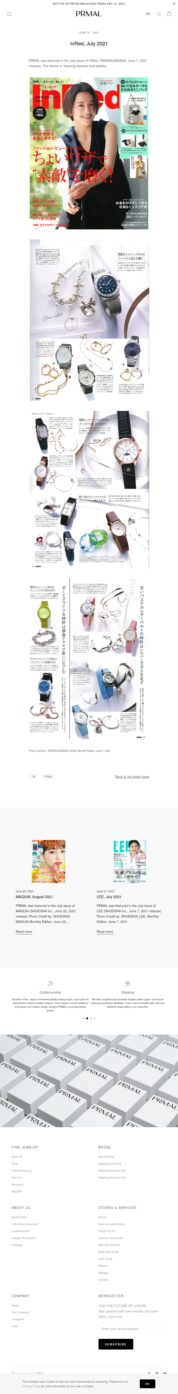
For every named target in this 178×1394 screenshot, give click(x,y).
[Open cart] (169, 13)
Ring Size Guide (108, 1252)
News (15, 1305)
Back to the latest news (132, 776)
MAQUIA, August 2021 (34, 896)
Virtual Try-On (106, 1231)
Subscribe (116, 1344)
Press (48, 776)
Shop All (17, 1156)
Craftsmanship (21, 1231)
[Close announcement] (174, 3)
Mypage (103, 1272)
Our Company (20, 1312)
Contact (103, 1279)
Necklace (17, 1184)
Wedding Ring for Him (112, 1177)
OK (147, 1383)
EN (148, 13)
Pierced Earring (21, 1170)
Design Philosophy (23, 1238)
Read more (24, 931)
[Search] (159, 14)
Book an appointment (111, 1224)
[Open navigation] (9, 14)
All (34, 776)
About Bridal (106, 1156)
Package (17, 1245)
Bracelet (17, 1191)
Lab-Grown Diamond (25, 1224)
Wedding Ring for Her (112, 1170)
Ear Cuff (17, 1177)
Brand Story (19, 1217)
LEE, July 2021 (109, 896)
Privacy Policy (31, 1386)
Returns (103, 1266)
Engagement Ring (109, 1163)
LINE (15, 1326)
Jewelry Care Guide (110, 1238)
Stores (102, 1217)
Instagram (18, 1319)
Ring (15, 1163)
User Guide (105, 1259)
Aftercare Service (109, 1245)
